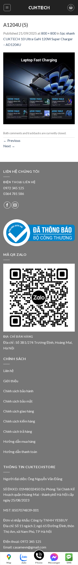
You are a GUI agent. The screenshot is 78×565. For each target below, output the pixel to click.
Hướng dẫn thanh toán (20, 451)
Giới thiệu (10, 381)
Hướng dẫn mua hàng (19, 441)
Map (8, 562)
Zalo (23, 562)
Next (9, 146)
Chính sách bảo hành (18, 391)
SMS (69, 562)
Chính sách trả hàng (17, 431)
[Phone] (39, 556)
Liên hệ (8, 371)
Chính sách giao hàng (18, 411)
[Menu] (7, 7)
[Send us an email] (15, 205)
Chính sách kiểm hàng (19, 421)
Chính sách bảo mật (17, 401)
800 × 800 (48, 33)
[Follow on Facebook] (7, 205)
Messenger (54, 562)
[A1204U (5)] (39, 88)
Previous (11, 140)
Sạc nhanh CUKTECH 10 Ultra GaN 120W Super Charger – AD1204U (39, 38)
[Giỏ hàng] (70, 7)
